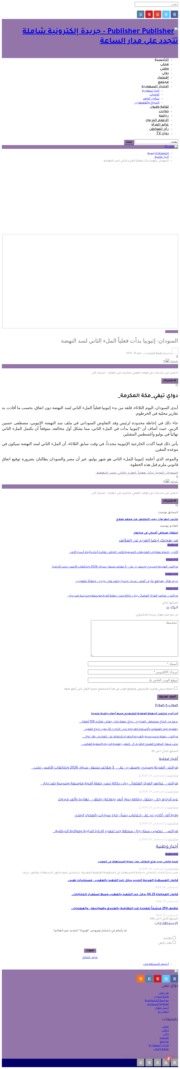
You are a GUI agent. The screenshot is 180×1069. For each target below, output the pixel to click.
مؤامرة (167, 938)
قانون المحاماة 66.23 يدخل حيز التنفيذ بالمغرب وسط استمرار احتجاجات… (124, 894)
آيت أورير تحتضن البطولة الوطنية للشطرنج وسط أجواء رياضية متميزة (134, 713)
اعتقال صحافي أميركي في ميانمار (156, 533)
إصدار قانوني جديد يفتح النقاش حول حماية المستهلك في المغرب (138, 861)
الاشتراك (169, 380)
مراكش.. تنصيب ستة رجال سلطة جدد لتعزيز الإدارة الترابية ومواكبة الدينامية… (115, 832)
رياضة (164, 116)
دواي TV (162, 134)
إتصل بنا (163, 1012)
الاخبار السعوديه (155, 87)
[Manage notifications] (169, 1058)
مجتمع (163, 82)
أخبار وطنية (171, 854)
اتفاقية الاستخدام (158, 1004)
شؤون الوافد (151, 99)
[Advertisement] (90, 199)
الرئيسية (162, 60)
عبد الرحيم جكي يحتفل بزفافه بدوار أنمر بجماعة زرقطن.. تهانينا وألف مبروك (118, 800)
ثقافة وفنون (159, 107)
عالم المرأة (160, 125)
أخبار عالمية (171, 331)
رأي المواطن (159, 129)
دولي (165, 73)
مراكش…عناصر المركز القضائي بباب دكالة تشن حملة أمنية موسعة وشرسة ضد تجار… (109, 784)
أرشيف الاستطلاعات (156, 964)
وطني (164, 69)
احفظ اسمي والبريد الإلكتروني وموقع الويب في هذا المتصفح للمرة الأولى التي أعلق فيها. (118, 689)
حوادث (164, 111)
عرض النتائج (90, 957)
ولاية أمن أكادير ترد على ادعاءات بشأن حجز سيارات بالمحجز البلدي (126, 816)
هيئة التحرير (161, 997)
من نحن (164, 993)
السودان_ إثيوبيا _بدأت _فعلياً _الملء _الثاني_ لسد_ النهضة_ (137, 473)
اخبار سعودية (150, 91)
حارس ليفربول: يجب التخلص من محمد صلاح (147, 519)
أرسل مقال (162, 1008)
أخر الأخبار (172, 545)
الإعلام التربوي (157, 120)
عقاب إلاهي (165, 943)
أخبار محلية (172, 559)
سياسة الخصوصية (157, 1000)
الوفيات (154, 95)
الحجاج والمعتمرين (146, 103)
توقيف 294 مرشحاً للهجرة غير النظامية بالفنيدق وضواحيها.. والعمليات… (124, 908)
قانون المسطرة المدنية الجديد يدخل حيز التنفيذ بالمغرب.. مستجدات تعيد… (123, 880)
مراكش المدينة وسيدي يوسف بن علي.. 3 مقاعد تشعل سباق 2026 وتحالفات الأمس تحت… (104, 768)
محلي (164, 64)
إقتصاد (163, 78)
